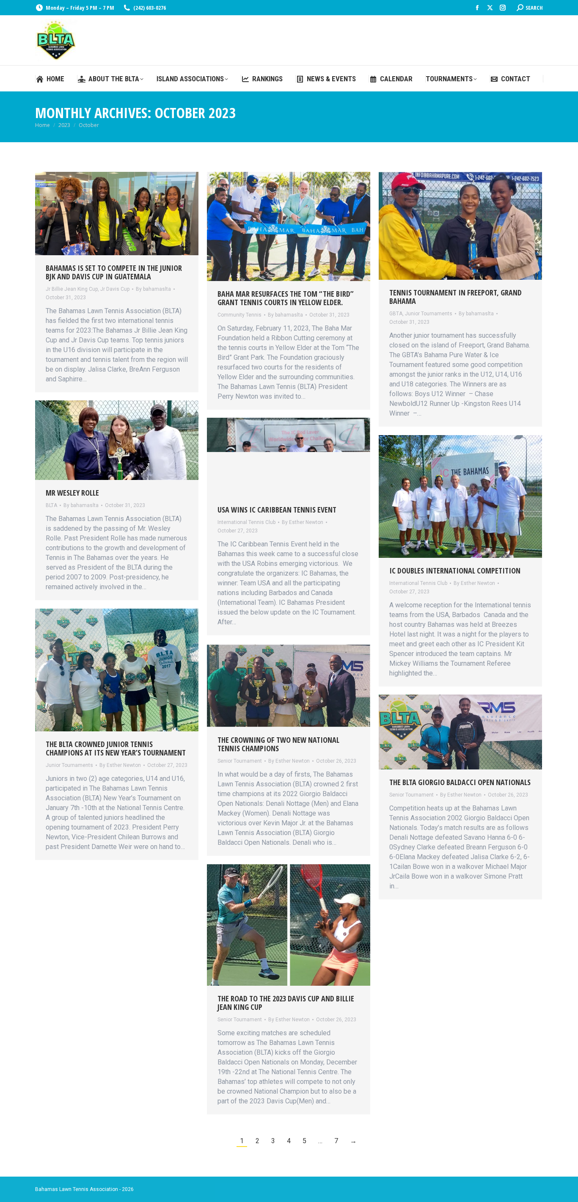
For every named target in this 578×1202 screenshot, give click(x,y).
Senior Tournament (239, 761)
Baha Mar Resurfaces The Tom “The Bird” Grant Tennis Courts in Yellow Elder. (285, 298)
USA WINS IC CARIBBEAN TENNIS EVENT (276, 510)
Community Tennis (239, 315)
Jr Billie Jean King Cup (72, 289)
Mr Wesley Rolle (72, 493)
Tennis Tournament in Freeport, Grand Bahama (455, 296)
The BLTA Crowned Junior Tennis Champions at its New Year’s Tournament (116, 748)
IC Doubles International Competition (454, 570)
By (153, 289)
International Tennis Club (246, 522)
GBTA (395, 314)
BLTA (51, 505)
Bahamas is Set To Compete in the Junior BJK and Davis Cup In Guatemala (114, 272)
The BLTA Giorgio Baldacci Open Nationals (460, 782)
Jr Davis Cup (114, 289)
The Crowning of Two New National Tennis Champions (278, 744)
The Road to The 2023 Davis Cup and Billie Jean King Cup (285, 1002)
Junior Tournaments (428, 314)
